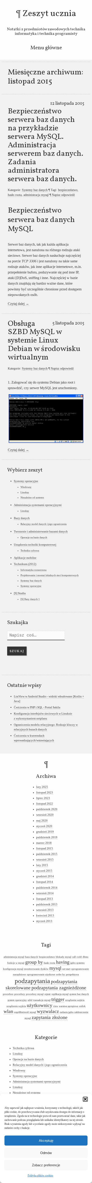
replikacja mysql (60, 994)
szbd (30, 1000)
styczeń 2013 (44, 921)
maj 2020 (42, 820)
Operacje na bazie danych (34, 537)
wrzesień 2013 (45, 910)
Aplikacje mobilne (25, 557)
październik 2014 (46, 887)
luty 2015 (42, 865)
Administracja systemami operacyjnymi (38, 505)
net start (66, 969)
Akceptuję (46, 1140)
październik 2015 (46, 854)
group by (34, 962)
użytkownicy (39, 1005)
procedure (8, 994)
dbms (85, 957)
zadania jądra (66, 1012)
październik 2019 (46, 837)
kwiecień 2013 (45, 915)
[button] (85, 1099)
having (62, 962)
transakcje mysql (41, 1000)
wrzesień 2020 (45, 814)
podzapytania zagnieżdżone (58, 987)
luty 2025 (42, 787)
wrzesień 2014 (45, 893)
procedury (19, 994)
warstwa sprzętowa (68, 1006)
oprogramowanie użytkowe (41, 974)
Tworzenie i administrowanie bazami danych (41, 531)
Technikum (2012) (25, 564)
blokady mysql (63, 957)
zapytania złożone (49, 1017)
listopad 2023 (44, 792)
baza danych (31, 957)
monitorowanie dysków (36, 969)
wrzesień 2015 (45, 859)
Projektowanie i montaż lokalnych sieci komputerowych (50, 575)
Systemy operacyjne (26, 481)
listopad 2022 (44, 803)
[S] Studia (20, 593)
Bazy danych (22, 518)
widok (82, 1006)
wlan (8, 1011)
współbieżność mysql (25, 1012)
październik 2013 (46, 904)
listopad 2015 (44, 848)
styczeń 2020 (44, 826)
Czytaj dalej (18, 304)
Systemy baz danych (35, 190)
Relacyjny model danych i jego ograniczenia (44, 524)
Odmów (46, 1153)
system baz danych (79, 994)
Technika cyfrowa (30, 550)
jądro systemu (77, 963)
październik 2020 (46, 809)
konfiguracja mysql (13, 969)
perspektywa (72, 974)
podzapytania (32, 980)
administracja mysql (36, 195)
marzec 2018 (44, 842)
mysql (55, 968)
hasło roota (15, 195)
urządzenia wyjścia (16, 1006)
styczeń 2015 (44, 870)
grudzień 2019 (45, 831)
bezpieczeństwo (67, 190)
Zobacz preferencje (46, 1165)
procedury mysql (35, 994)
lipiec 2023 (43, 798)
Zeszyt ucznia (49, 14)
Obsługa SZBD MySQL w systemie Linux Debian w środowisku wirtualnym (44, 340)
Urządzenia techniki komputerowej (35, 544)
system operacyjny (17, 1000)
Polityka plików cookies (40, 1175)
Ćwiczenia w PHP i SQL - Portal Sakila (37, 707)
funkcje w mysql (15, 963)
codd (79, 957)
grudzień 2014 (45, 876)
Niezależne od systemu (32, 497)
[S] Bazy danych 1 (30, 599)
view (55, 1006)
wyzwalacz (48, 1011)
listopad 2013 (44, 898)
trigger (57, 999)
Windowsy (26, 487)
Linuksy (25, 492)
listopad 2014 (44, 881)
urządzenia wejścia (74, 1000)
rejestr (47, 994)
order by (60, 974)
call (74, 957)
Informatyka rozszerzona (33, 570)
